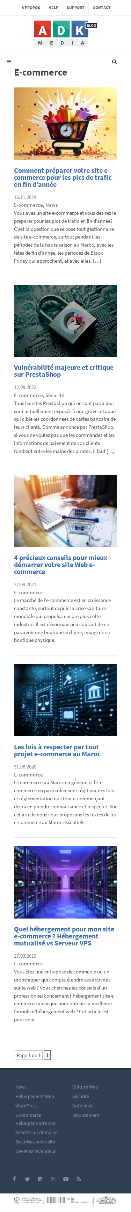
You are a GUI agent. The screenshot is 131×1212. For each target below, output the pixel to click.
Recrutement (86, 1115)
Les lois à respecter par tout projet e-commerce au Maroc (57, 750)
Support (76, 7)
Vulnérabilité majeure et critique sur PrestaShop (64, 370)
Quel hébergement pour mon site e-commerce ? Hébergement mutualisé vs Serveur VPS (64, 935)
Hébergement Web (34, 1096)
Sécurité (54, 395)
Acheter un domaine (36, 1132)
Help (53, 7)
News (51, 204)
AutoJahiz (82, 1106)
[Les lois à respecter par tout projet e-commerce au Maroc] (65, 702)
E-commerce (28, 204)
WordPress (26, 1106)
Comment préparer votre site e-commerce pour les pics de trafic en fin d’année (62, 177)
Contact (102, 7)
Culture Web (85, 1087)
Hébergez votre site (35, 1123)
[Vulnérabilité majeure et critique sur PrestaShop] (65, 323)
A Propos (31, 7)
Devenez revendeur (35, 1151)
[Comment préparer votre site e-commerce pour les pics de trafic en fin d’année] (65, 125)
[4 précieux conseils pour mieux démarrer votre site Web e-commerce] (65, 513)
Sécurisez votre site (35, 1142)
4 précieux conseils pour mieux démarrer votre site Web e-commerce (60, 564)
